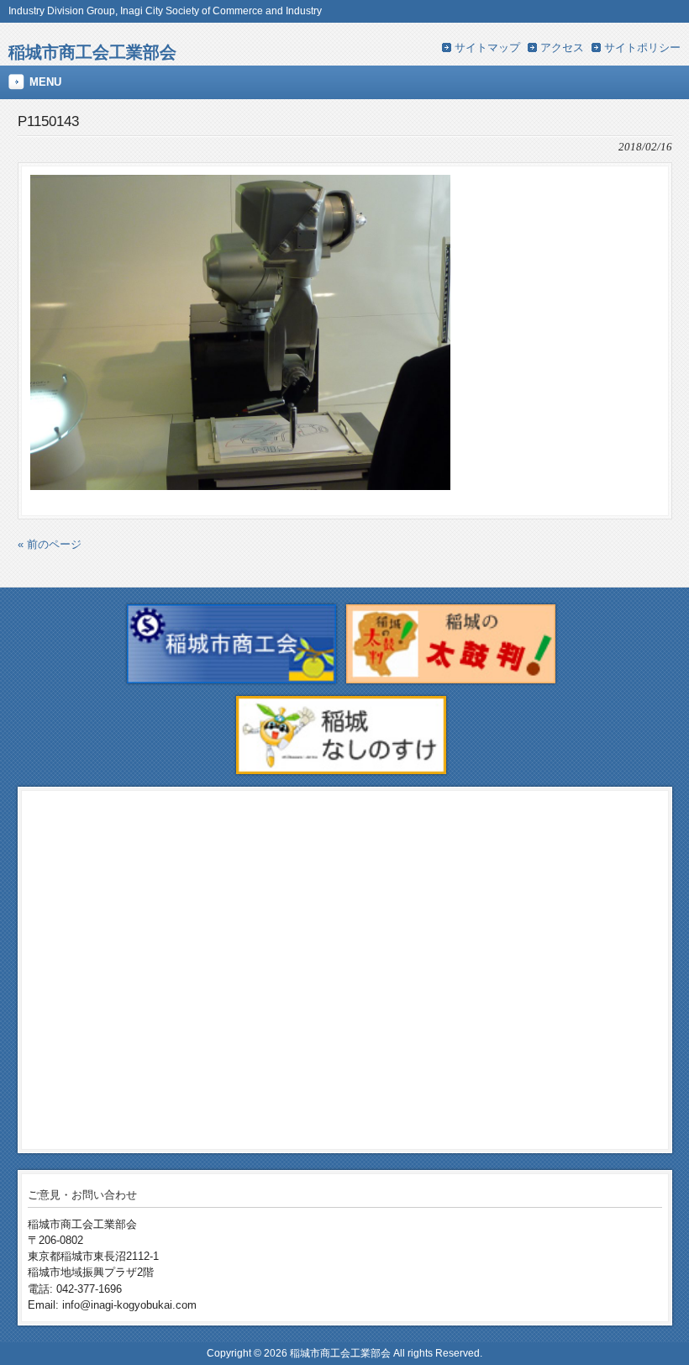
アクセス (562, 47)
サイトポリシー (642, 47)
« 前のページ (50, 544)
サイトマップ (487, 47)
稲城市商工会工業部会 (92, 51)
